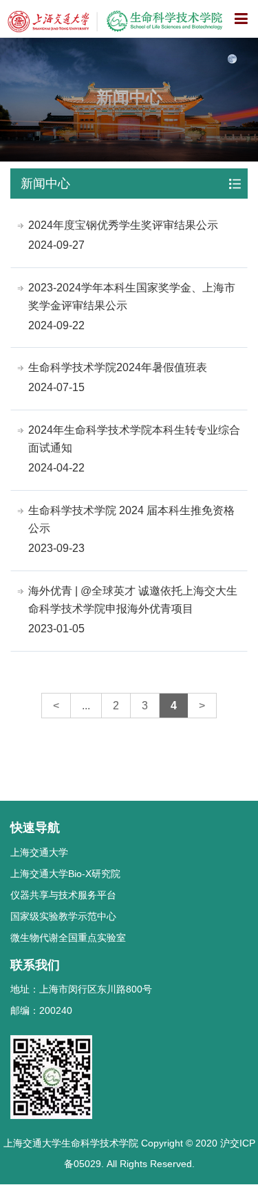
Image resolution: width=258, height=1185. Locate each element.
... (86, 705)
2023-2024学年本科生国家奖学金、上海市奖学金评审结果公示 (131, 296)
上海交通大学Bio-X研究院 (65, 873)
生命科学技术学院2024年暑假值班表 (117, 367)
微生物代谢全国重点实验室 (68, 937)
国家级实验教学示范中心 (63, 916)
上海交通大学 (39, 852)
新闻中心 (45, 183)
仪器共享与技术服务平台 (63, 894)
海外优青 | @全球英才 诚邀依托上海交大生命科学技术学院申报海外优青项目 (132, 599)
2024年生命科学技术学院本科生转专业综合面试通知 (134, 439)
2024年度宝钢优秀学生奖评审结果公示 (123, 225)
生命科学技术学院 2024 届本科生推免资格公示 (131, 519)
